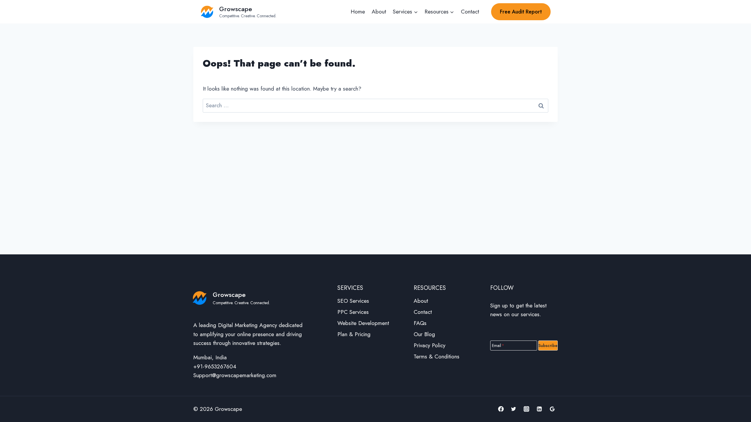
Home (358, 12)
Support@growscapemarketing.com (234, 375)
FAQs (420, 323)
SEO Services (353, 301)
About (379, 12)
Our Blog (424, 334)
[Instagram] (526, 409)
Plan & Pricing (354, 334)
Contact (470, 12)
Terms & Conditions (436, 356)
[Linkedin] (539, 409)
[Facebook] (500, 409)
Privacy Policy (429, 345)
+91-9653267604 (214, 366)
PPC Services (353, 312)
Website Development (363, 323)
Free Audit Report (521, 12)
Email (498, 345)
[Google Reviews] (552, 409)
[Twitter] (513, 409)
